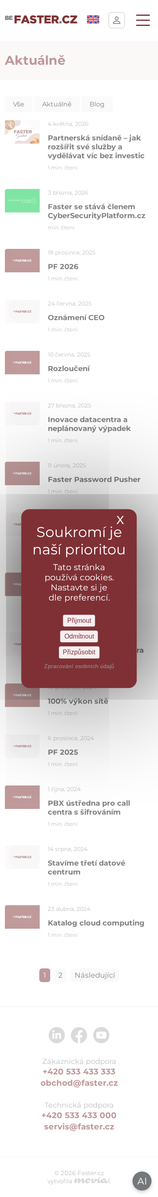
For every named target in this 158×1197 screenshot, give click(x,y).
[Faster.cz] (41, 20)
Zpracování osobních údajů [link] (79, 666)
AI (142, 1181)
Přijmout (79, 620)
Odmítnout (79, 636)
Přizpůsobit (79, 652)
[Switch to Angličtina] (93, 21)
